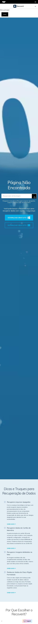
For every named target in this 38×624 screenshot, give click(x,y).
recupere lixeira (26, 202)
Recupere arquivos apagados (26, 201)
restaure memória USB (14, 202)
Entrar (4, 14)
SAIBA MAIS (10, 524)
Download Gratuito (17, 218)
